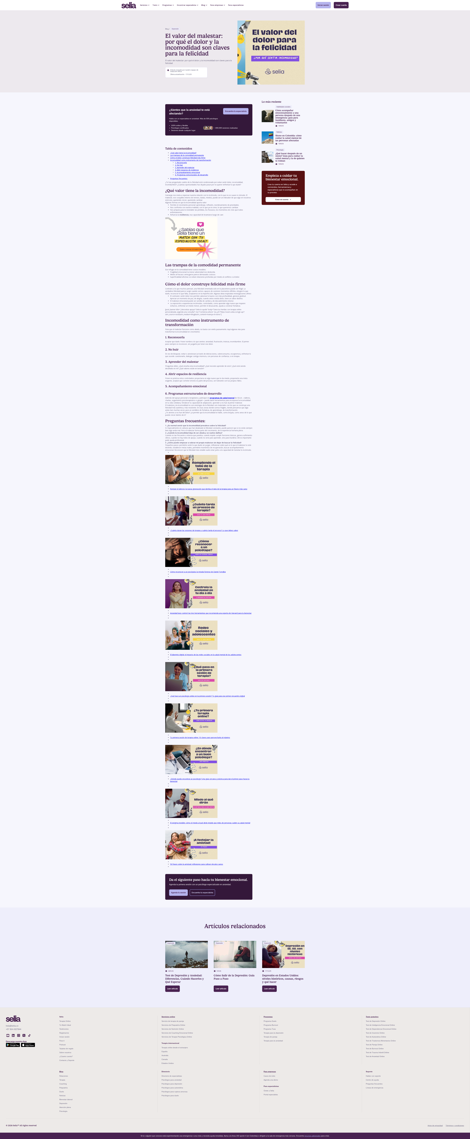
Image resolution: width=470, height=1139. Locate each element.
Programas (268, 1017)
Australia (165, 1055)
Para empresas (270, 1072)
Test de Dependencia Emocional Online (381, 1029)
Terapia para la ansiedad (273, 1041)
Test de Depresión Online (375, 1021)
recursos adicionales (313, 1136)
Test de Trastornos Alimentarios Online (381, 1041)
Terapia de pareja (270, 1037)
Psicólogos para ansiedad (172, 1080)
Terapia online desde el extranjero (175, 1048)
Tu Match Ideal (65, 1025)
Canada (165, 1059)
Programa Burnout (271, 1025)
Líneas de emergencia (374, 1088)
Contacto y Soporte (66, 1060)
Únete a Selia (269, 1091)
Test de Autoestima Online (376, 1037)
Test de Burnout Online (375, 1049)
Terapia (62, 1080)
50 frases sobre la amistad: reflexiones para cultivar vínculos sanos (196, 864)
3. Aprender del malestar (184, 167)
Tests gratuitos (372, 1017)
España (164, 1051)
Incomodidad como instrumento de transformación (190, 160)
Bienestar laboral (65, 1099)
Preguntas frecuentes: (179, 178)
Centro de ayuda (372, 1080)
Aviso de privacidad (435, 1126)
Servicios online (168, 1017)
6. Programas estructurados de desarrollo (191, 175)
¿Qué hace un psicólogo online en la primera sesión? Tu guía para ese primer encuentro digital (207, 696)
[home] (128, 5)
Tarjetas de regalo (66, 1049)
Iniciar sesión (323, 5)
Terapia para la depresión (273, 1033)
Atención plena (65, 1107)
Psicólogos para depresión (172, 1084)
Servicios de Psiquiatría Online (173, 1025)
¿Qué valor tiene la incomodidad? (183, 153)
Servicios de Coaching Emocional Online (177, 1033)
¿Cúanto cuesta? (66, 1056)
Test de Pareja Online (374, 1045)
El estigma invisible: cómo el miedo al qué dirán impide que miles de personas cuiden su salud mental (210, 823)
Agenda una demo (271, 1080)
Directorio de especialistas (172, 1076)
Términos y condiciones (455, 1126)
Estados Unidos (168, 1063)
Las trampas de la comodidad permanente (187, 155)
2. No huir (179, 165)
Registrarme (64, 1033)
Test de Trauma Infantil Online (377, 1052)
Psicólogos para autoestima (172, 1088)
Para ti (61, 1041)
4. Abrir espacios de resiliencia (187, 170)
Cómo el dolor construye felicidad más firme (187, 158)
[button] (145, 5)
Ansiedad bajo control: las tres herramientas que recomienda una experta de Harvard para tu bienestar (211, 613)
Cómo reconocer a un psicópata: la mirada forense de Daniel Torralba (198, 572)
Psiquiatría (63, 1088)
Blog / (167, 29)
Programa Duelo (270, 1021)
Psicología (63, 1111)
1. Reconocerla (181, 162)
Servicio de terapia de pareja (173, 1021)
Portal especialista (271, 1095)
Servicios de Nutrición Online (173, 1029)
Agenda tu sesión (178, 893)
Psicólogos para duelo (170, 1096)
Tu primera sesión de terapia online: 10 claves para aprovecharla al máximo (200, 737)
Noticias (62, 1096)
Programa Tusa (270, 1029)
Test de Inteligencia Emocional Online (380, 1025)
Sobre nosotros (65, 1052)
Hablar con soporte (373, 1076)
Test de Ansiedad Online (375, 1056)
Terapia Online (65, 1021)
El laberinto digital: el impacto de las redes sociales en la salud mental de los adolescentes (205, 654)
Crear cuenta (341, 5)
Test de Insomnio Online (375, 1033)
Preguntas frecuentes (374, 1084)
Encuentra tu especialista (236, 111)
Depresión (175, 29)
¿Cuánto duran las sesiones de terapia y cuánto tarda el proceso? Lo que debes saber (204, 530)
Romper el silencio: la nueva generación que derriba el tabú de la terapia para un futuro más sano (208, 489)
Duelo (61, 1092)
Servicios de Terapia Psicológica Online (177, 1037)
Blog (61, 1072)
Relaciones (63, 1076)
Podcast (62, 1045)
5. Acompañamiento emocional (187, 172)
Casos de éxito (269, 1076)
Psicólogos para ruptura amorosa (174, 1092)
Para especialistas (236, 5)
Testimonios (64, 1029)
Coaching (63, 1084)
